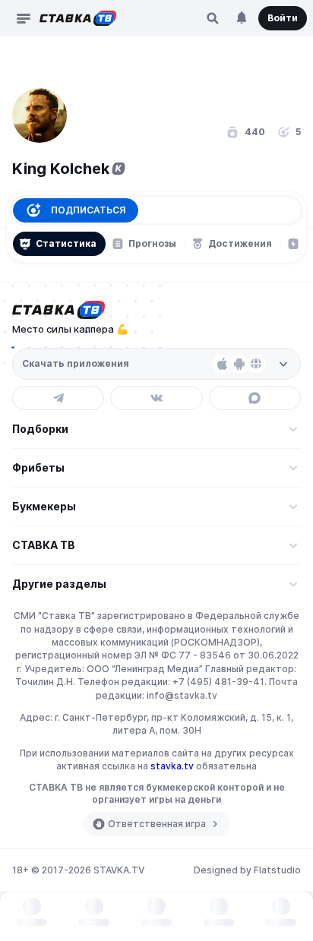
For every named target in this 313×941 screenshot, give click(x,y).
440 (255, 131)
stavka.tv (172, 766)
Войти (282, 18)
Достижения (240, 243)
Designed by (247, 870)
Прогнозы (152, 243)
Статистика (66, 243)
